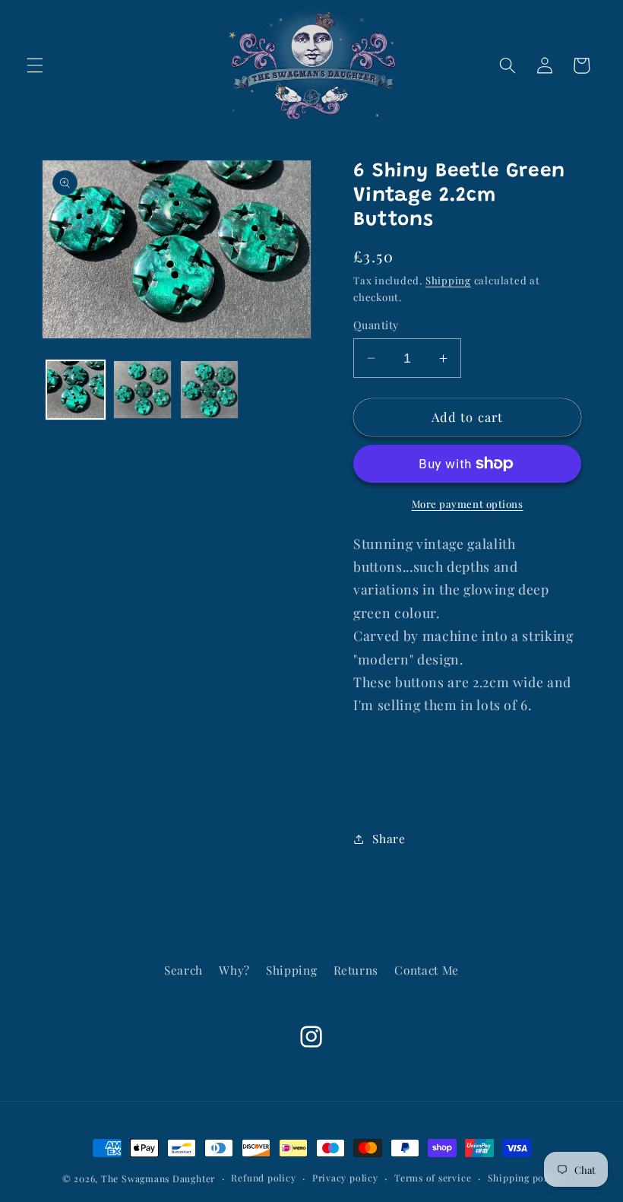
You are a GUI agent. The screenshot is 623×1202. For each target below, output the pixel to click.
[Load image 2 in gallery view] (142, 389)
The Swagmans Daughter (158, 1178)
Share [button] (388, 838)
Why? (234, 970)
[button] (35, 65)
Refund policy (263, 1178)
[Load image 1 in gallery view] (75, 389)
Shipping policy (524, 1178)
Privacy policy (345, 1178)
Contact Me (426, 970)
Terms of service (432, 1178)
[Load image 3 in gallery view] (209, 389)
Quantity (376, 325)
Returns (356, 970)
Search (183, 970)
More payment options (467, 503)
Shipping (448, 280)
